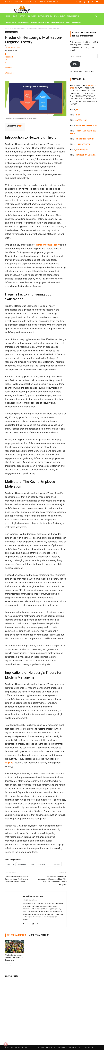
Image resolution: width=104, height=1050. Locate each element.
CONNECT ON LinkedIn (85, 155)
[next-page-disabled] (10, 965)
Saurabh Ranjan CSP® (12, 47)
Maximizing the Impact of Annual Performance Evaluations (14, 957)
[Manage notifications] (6, 1044)
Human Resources (18, 28)
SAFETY (22, 16)
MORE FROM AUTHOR (39, 935)
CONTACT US (18, 2)
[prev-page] (6, 965)
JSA (76, 109)
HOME (8, 16)
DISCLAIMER (28, 2)
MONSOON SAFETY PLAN (86, 125)
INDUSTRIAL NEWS (57, 22)
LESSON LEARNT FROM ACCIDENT (17, 22)
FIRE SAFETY (32, 16)
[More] (35, 77)
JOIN (75, 64)
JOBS (68, 22)
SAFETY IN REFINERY (45, 16)
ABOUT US (8, 2)
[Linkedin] (84, 2)
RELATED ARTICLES (16, 935)
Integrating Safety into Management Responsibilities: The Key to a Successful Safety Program (52, 880)
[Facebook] (76, 2)
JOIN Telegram (81, 149)
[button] (96, 16)
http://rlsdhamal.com (30, 900)
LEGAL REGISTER (82, 144)
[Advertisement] (84, 243)
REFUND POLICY (39, 2)
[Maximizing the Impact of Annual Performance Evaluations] (14, 946)
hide (20, 125)
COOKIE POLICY (52, 2)
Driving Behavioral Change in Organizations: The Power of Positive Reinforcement (17, 879)
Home (7, 28)
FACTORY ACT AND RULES (40, 22)
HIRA (77, 115)
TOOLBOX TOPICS (73, 16)
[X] (93, 2)
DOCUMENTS (76, 22)
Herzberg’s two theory (48, 244)
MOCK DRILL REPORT (84, 139)
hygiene (9, 762)
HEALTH (15, 16)
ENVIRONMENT (59, 16)
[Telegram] (89, 2)
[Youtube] (97, 2)
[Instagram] (80, 2)
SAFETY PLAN (81, 120)
